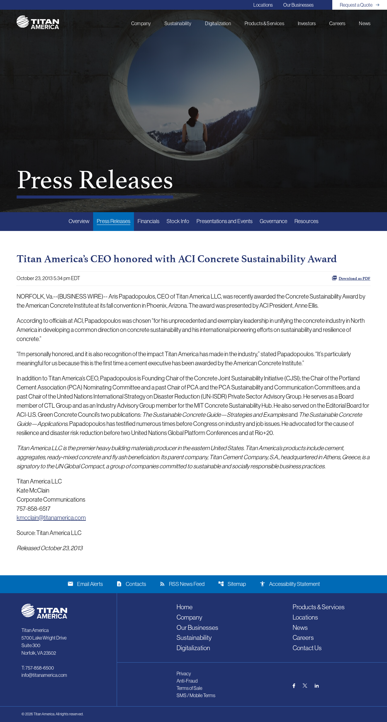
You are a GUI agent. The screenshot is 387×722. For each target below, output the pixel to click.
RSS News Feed (182, 584)
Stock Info (178, 221)
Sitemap (232, 584)
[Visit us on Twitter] (305, 686)
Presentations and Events (224, 221)
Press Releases (113, 221)
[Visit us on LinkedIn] (317, 686)
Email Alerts (85, 584)
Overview (79, 221)
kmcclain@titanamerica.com (51, 517)
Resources (306, 221)
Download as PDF (354, 278)
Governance (273, 221)
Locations (263, 5)
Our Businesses (298, 5)
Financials (148, 221)
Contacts (131, 584)
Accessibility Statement (289, 584)
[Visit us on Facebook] (294, 686)
